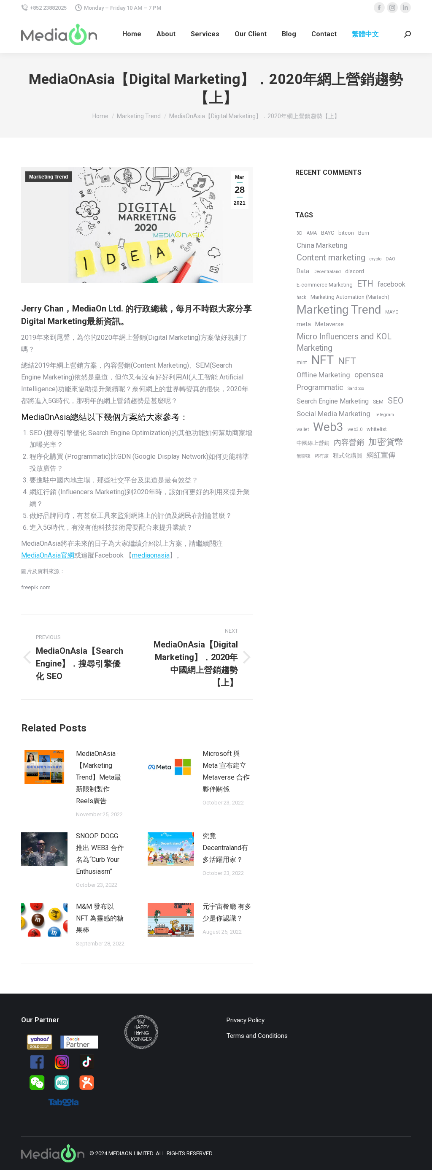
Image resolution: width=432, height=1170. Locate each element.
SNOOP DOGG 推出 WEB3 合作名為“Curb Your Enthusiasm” (100, 853)
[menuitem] (132, 34)
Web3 (328, 427)
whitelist (377, 429)
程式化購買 (347, 455)
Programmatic (320, 387)
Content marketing (331, 257)
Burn (363, 233)
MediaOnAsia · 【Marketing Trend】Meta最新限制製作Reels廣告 (98, 777)
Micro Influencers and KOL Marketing (344, 342)
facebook (391, 284)
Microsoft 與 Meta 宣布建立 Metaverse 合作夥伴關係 (226, 771)
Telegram (384, 414)
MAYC (391, 312)
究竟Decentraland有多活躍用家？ (225, 848)
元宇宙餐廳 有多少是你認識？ (226, 912)
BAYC (327, 233)
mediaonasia (151, 555)
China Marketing (322, 245)
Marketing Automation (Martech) (349, 297)
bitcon (346, 233)
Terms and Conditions (257, 1036)
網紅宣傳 (381, 455)
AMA (312, 233)
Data (303, 271)
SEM (378, 401)
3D (299, 233)
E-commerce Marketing (325, 285)
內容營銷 (349, 442)
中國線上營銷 (313, 443)
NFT (322, 360)
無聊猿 (303, 456)
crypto (375, 259)
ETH (365, 284)
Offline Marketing (323, 375)
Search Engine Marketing (333, 401)
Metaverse (329, 324)
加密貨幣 (386, 441)
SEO (395, 401)
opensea (368, 374)
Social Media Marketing (333, 413)
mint (302, 362)
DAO (390, 259)
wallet (303, 429)
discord (354, 271)
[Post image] (44, 767)
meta (304, 324)
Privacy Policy (246, 1020)
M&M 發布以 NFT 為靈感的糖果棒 (100, 918)
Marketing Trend (48, 177)
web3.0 (355, 429)
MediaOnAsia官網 (47, 555)
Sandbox (356, 388)
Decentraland (327, 271)
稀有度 (322, 456)
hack (301, 297)
